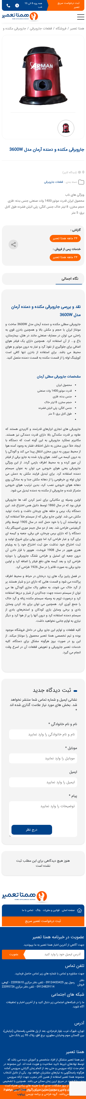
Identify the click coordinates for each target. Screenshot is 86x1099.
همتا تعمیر (77, 28)
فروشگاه (61, 28)
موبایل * (71, 748)
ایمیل (73, 772)
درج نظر (31, 829)
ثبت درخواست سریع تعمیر (68, 5)
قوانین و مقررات (51, 910)
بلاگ (38, 910)
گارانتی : (75, 230)
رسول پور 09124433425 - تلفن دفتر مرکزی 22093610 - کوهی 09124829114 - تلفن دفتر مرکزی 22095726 (38, 985)
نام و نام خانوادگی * (62, 724)
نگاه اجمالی (70, 279)
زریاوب (21, 1094)
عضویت (13, 954)
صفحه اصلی (68, 910)
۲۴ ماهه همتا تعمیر (65, 238)
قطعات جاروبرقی (41, 28)
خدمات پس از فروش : (67, 249)
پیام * (73, 796)
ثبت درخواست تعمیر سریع (43, 921)
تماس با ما (27, 910)
